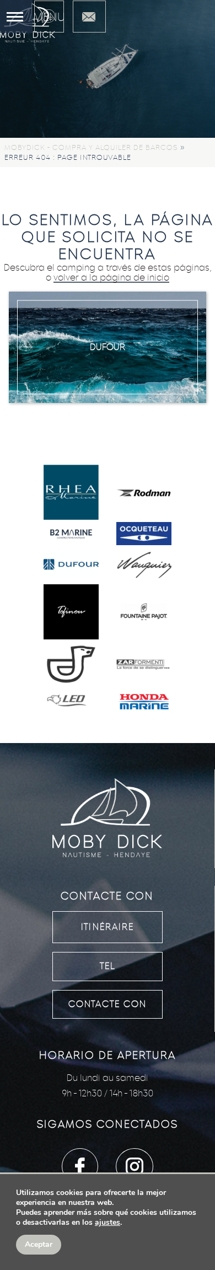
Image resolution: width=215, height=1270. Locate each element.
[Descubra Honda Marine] (144, 703)
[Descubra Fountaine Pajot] (144, 613)
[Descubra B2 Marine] (71, 534)
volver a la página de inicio (111, 277)
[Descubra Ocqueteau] (144, 534)
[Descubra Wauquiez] (144, 565)
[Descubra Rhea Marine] (71, 493)
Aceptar (38, 1244)
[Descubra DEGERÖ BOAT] (71, 665)
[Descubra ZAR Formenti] (144, 665)
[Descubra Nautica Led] (71, 703)
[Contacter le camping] (89, 17)
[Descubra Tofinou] (71, 613)
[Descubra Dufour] (71, 565)
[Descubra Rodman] (144, 493)
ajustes (107, 1223)
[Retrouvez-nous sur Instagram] (134, 1166)
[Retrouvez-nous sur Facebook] (80, 1166)
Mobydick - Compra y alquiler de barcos (91, 147)
